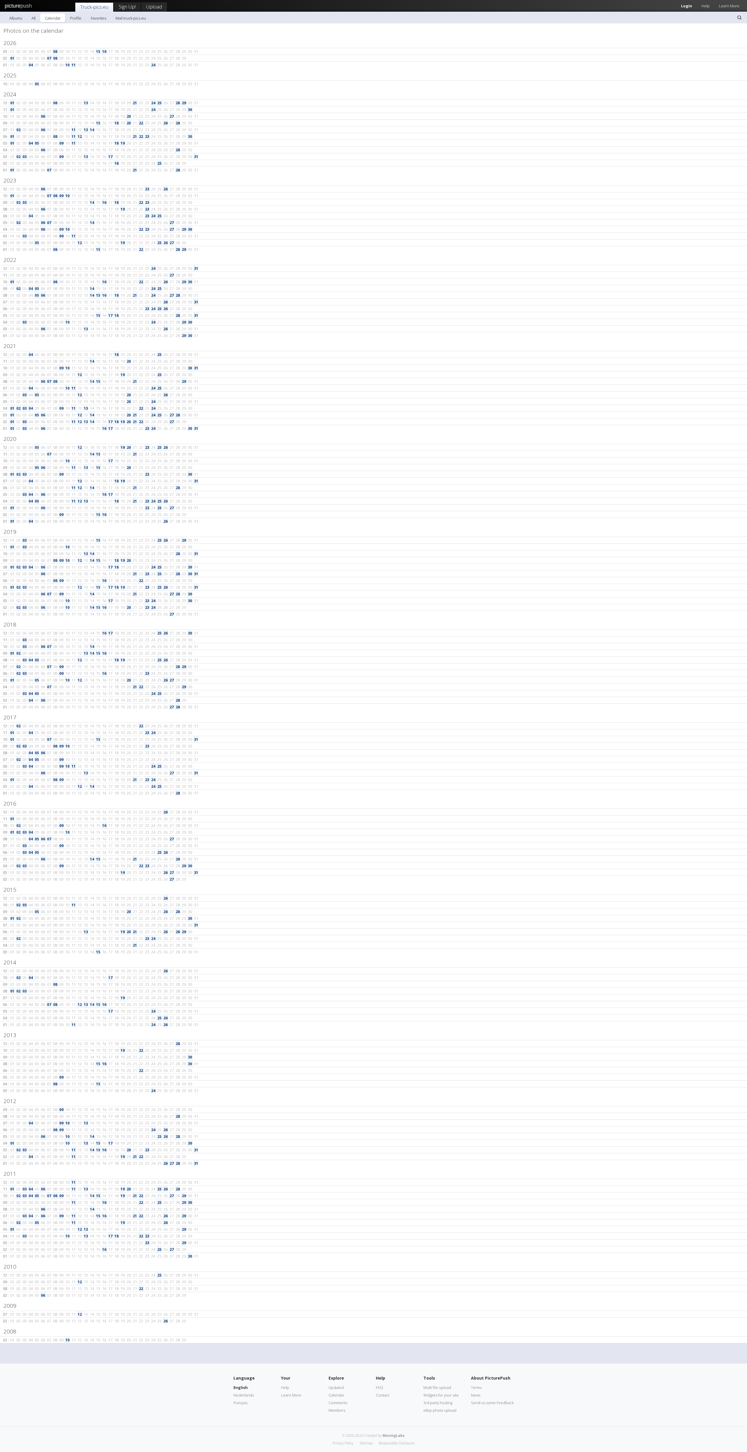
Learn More (729, 5)
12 (80, 136)
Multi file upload (437, 1387)
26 (165, 123)
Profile (75, 18)
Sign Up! (127, 6)
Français (240, 1402)
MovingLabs (394, 1435)
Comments (338, 1402)
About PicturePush (490, 1378)
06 (43, 116)
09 (61, 143)
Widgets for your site (441, 1395)
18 (116, 123)
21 (135, 102)
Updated (336, 1387)
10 (67, 64)
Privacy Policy (343, 1443)
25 (159, 102)
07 (49, 58)
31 (196, 156)
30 (190, 109)
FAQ (379, 1387)
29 (184, 102)
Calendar (53, 18)
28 (178, 102)
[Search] (739, 17)
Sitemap (366, 1443)
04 (31, 64)
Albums (15, 18)
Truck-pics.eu (94, 7)
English (240, 1387)
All (34, 18)
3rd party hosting (437, 1402)
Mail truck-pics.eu (131, 18)
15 (98, 51)
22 (141, 123)
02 (18, 129)
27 (172, 116)
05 (37, 83)
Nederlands (243, 1395)
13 (86, 102)
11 (73, 64)
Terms (476, 1387)
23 (147, 136)
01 (12, 58)
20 (129, 116)
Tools (429, 1378)
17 (110, 156)
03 (24, 156)
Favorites (98, 18)
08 (55, 51)
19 (123, 143)
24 (153, 64)
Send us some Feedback (492, 1402)
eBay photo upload (439, 1410)
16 (104, 51)
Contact (382, 1395)
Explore (336, 1378)
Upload (154, 6)
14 (92, 129)
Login (686, 5)
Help (705, 5)
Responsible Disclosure (397, 1443)
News (475, 1395)
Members (337, 1410)
